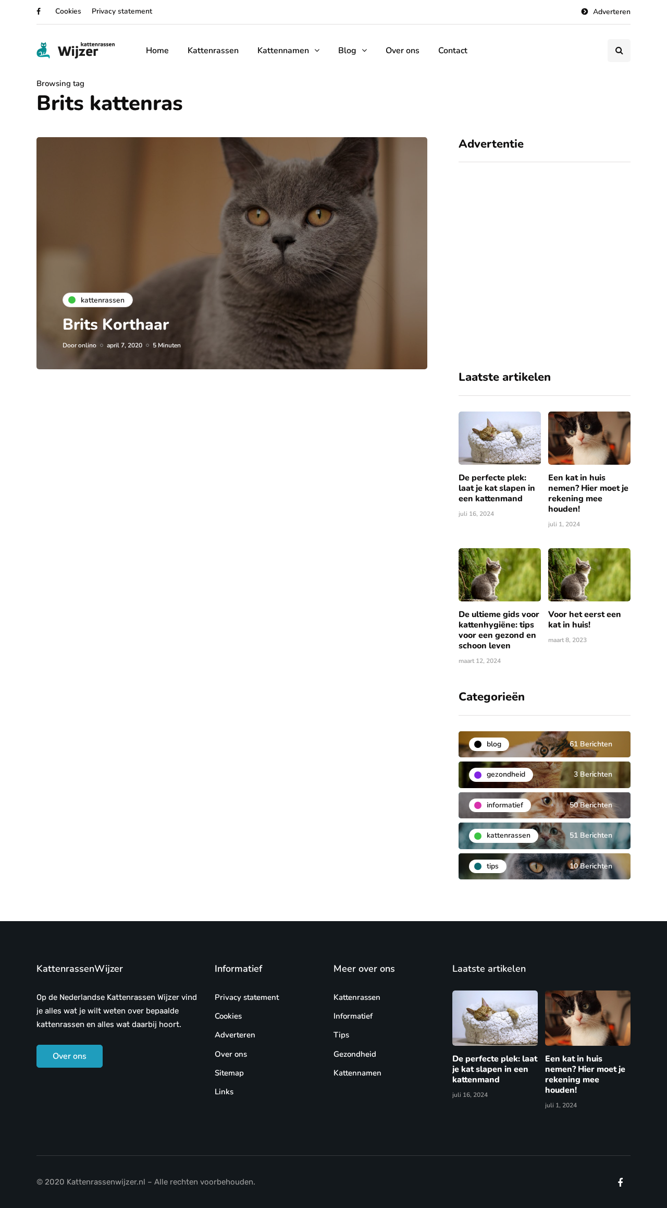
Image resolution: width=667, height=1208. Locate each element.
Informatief (353, 1016)
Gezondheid (355, 1054)
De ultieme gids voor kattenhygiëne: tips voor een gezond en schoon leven (499, 630)
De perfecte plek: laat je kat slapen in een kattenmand (497, 488)
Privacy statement (122, 11)
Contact (452, 50)
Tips (341, 1035)
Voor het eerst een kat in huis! (584, 620)
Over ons (402, 50)
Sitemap (229, 1073)
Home (157, 50)
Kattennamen (283, 50)
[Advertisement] (545, 271)
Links (224, 1091)
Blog (347, 50)
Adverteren (612, 12)
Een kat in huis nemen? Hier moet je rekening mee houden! (588, 493)
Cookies (68, 11)
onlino (87, 345)
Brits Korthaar (116, 324)
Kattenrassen (213, 50)
